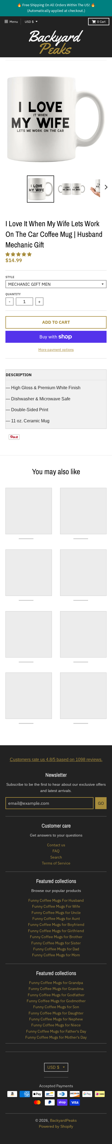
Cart (101, 22)
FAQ (56, 850)
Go (101, 803)
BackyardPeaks (63, 1120)
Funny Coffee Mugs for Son (56, 1006)
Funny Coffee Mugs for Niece (56, 1025)
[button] (19, 254)
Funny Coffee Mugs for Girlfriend (56, 930)
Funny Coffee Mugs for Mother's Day (56, 1037)
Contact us (56, 845)
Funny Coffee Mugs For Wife (56, 906)
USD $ (29, 22)
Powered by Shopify (56, 1126)
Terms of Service (56, 863)
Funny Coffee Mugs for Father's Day (56, 1031)
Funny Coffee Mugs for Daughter (56, 1013)
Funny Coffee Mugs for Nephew (56, 1019)
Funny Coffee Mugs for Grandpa (56, 982)
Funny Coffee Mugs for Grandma (56, 988)
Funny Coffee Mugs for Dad (56, 949)
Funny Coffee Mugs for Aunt (56, 918)
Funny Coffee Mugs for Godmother (56, 1000)
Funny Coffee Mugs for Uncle (56, 912)
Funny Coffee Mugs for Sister (56, 943)
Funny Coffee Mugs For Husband (56, 900)
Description (19, 374)
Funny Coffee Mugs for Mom (56, 955)
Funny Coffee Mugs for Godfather (56, 994)
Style (9, 277)
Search (56, 857)
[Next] (106, 187)
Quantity (13, 294)
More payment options (56, 349)
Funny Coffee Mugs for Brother (56, 936)
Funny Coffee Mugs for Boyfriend (56, 924)
